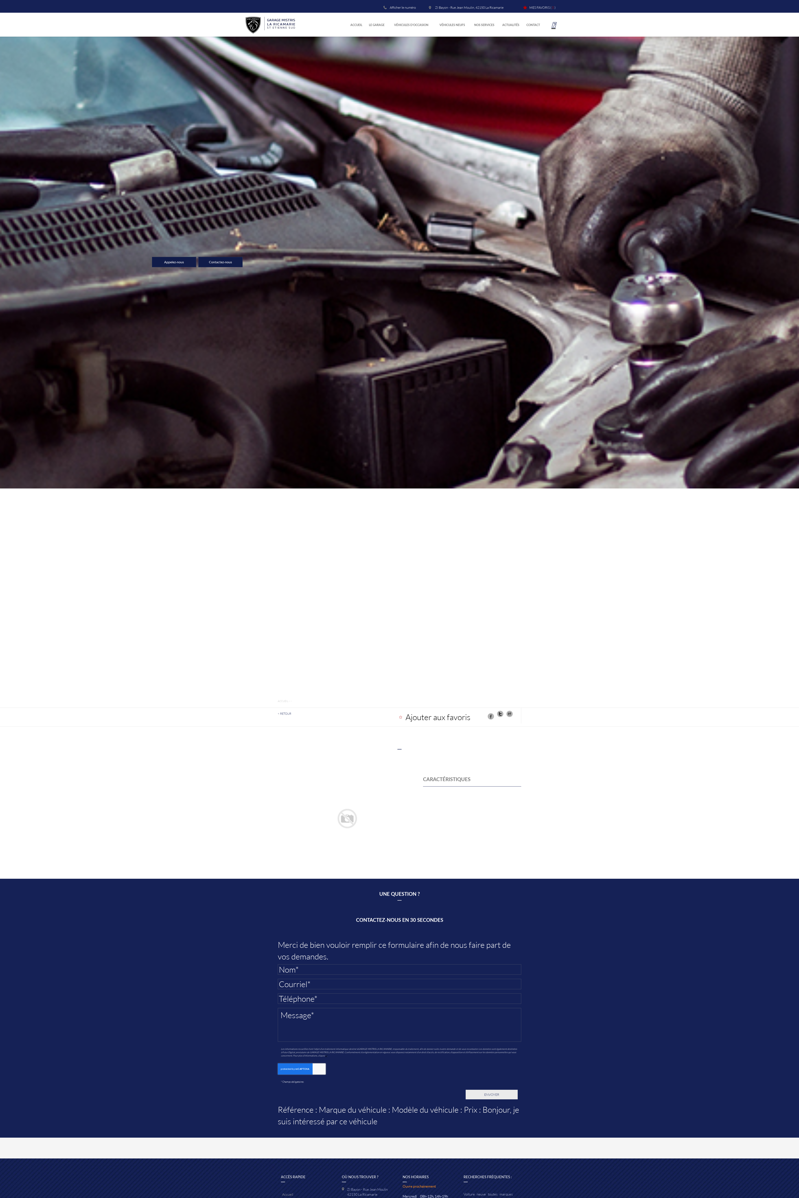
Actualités (510, 25)
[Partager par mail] (509, 714)
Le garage (377, 25)
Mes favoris (539, 7)
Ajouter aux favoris (438, 717)
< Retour (284, 713)
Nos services (484, 25)
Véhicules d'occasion (411, 25)
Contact (533, 25)
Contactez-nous (220, 262)
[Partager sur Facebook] (491, 716)
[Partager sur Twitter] (500, 714)
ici (326, 1055)
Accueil (356, 25)
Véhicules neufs (452, 25)
